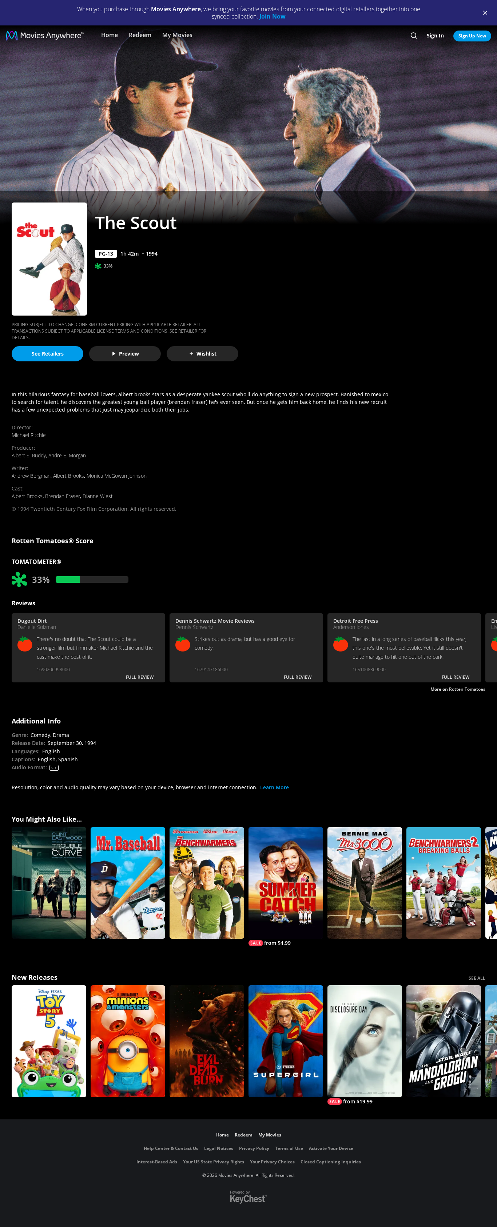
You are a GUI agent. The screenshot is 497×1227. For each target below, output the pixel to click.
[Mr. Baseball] (128, 883)
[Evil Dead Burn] (207, 1041)
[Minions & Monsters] (128, 1041)
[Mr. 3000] (364, 883)
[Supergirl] (286, 1041)
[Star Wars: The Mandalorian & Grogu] (443, 1041)
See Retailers (48, 353)
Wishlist (206, 353)
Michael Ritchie (29, 435)
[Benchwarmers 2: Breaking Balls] (443, 883)
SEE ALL (477, 978)
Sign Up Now (472, 36)
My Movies (177, 35)
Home (109, 35)
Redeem (140, 35)
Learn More (274, 787)
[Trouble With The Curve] (49, 883)
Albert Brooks (68, 475)
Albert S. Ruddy (29, 455)
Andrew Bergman (31, 475)
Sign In (435, 35)
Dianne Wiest (98, 496)
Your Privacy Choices (272, 1162)
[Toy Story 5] (49, 1041)
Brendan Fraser (62, 496)
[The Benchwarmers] (207, 883)
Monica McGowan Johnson (117, 475)
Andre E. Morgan (67, 455)
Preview (129, 353)
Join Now (272, 16)
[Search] (413, 35)
